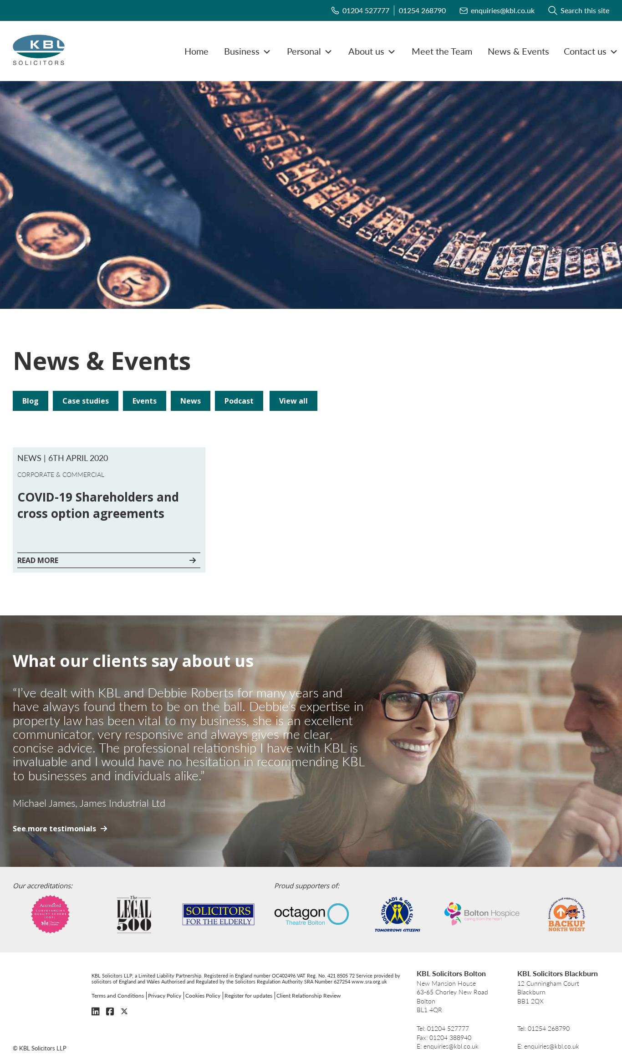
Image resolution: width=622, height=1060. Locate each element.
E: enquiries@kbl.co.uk (448, 1046)
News (190, 401)
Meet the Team (442, 51)
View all (293, 401)
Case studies (85, 401)
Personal (304, 51)
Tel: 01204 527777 (443, 1028)
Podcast (239, 401)
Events (145, 401)
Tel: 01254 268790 (543, 1028)
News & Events (518, 51)
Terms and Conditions (118, 995)
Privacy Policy (164, 995)
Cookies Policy (202, 995)
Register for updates (248, 995)
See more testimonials (54, 829)
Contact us (585, 51)
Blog (30, 401)
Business (242, 51)
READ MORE (37, 560)
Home (196, 51)
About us (366, 51)
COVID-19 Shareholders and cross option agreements (98, 505)
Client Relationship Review (308, 995)
